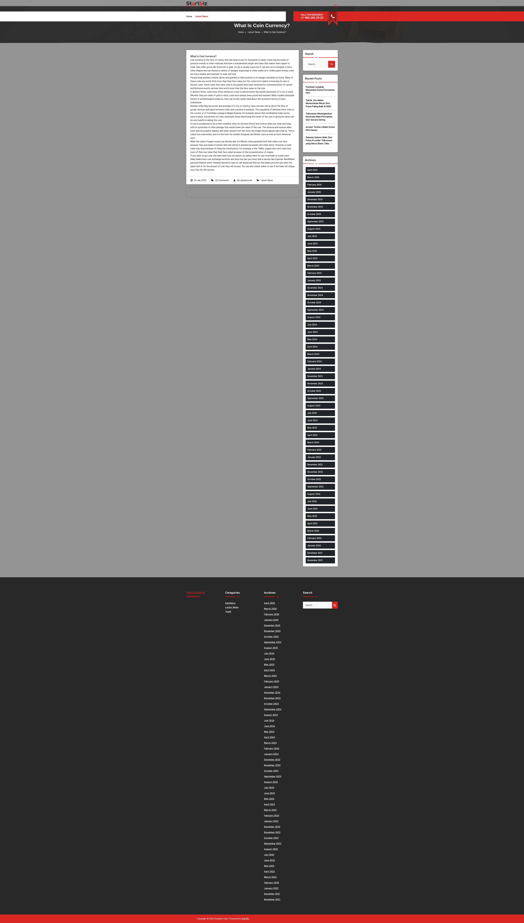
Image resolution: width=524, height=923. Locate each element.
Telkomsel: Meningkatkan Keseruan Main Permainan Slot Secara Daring (319, 116)
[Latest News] (201, 16)
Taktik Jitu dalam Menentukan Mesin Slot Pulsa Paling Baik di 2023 (318, 103)
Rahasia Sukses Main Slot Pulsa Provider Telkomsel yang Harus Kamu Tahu (319, 140)
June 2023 (312, 420)
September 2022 (315, 486)
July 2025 (312, 236)
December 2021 (315, 553)
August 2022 (313, 494)
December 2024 (315, 288)
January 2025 (314, 280)
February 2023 (314, 450)
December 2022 (315, 464)
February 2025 (314, 273)
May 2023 (312, 427)
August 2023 (313, 405)
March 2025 (313, 265)
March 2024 (313, 354)
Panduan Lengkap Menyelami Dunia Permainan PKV (320, 90)
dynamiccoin (246, 180)
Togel (228, 611)
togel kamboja (193, 596)
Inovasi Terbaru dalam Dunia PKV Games (320, 128)
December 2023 (315, 376)
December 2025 (315, 199)
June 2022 (312, 508)
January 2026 (314, 192)
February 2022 (314, 538)
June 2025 (312, 243)
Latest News (254, 32)
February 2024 (314, 361)
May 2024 (312, 339)
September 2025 (315, 221)
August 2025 (313, 229)
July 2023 (312, 413)
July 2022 (312, 501)
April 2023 (312, 435)
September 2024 (315, 310)
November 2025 (315, 207)
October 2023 (314, 391)
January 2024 (314, 369)
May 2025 (312, 251)
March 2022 (313, 531)
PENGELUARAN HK (195, 592)
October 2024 (314, 302)
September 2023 (315, 398)
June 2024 (312, 332)
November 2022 (315, 472)
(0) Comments (222, 180)
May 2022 (312, 516)
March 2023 (313, 442)
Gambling (230, 603)
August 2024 (313, 317)
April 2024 (312, 346)
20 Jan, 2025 (200, 180)
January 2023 (314, 457)
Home (241, 32)
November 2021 (315, 560)
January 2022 (314, 545)
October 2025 (314, 214)
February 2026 (314, 184)
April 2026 (312, 170)
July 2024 (312, 324)
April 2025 (312, 258)
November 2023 (315, 383)
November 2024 (315, 295)
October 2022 (314, 479)
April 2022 (312, 523)
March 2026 (313, 177)
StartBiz (245, 918)
